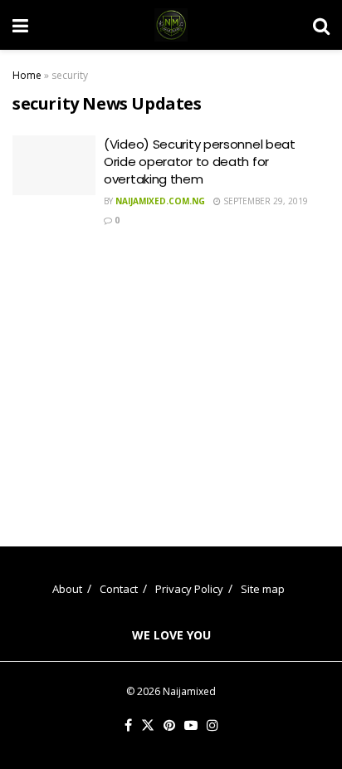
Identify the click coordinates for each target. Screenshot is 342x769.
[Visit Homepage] (171, 25)
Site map (263, 588)
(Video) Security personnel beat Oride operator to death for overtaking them (200, 161)
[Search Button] (321, 25)
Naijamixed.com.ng (160, 201)
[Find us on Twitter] (147, 726)
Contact (119, 588)
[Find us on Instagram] (212, 726)
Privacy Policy (189, 588)
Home (27, 75)
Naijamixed (189, 691)
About (67, 588)
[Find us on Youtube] (191, 726)
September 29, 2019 (264, 201)
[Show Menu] (20, 25)
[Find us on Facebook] (128, 726)
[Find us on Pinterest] (169, 726)
